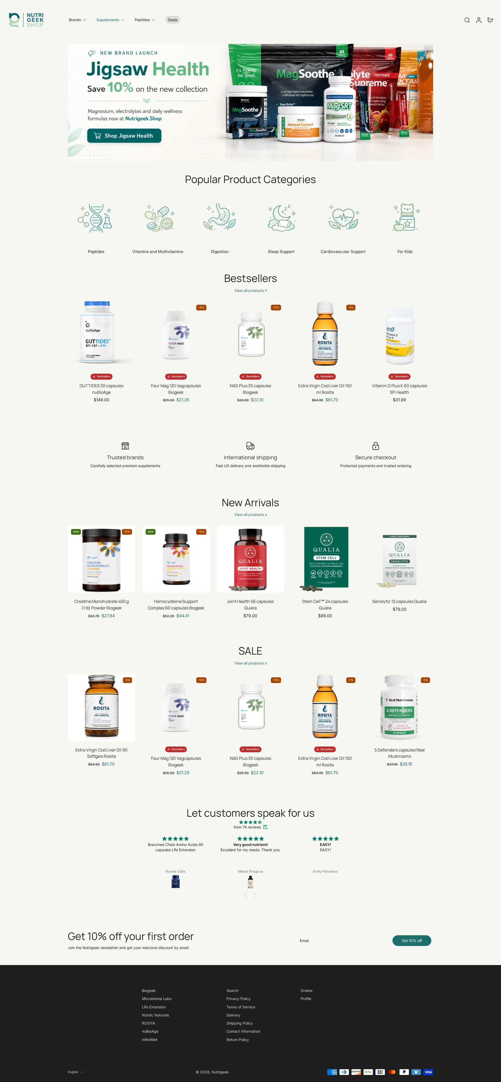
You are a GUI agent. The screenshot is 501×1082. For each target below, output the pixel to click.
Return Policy (237, 1039)
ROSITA (148, 1023)
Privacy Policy (238, 998)
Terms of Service (240, 1006)
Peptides (142, 19)
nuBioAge (150, 1031)
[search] (467, 20)
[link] (266, 291)
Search (232, 990)
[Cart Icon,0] (490, 19)
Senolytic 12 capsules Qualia (399, 601)
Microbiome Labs (156, 998)
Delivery (233, 1015)
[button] (246, 895)
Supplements (108, 19)
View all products (249, 290)
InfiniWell (149, 1039)
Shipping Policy (239, 1023)
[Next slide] (131, 335)
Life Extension (154, 1006)
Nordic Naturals (155, 1015)
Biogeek (149, 990)
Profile (306, 998)
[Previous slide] (72, 335)
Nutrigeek (220, 1072)
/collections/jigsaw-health (89, 46)
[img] (250, 822)
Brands (75, 19)
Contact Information (243, 1031)
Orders (306, 990)
